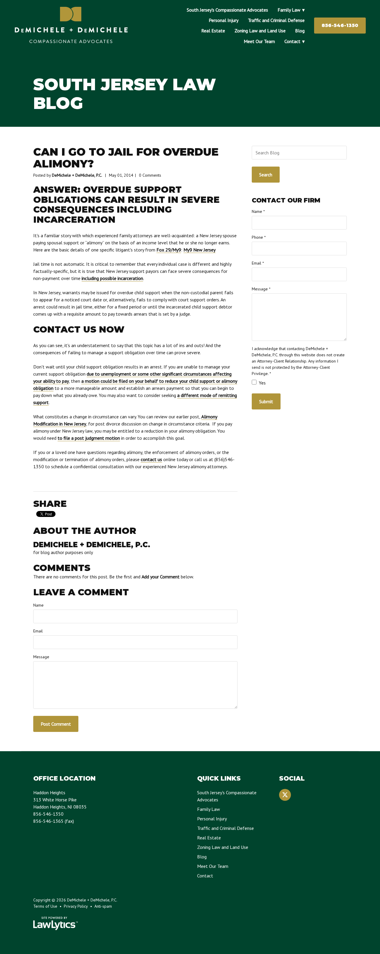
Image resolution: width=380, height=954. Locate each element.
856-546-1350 (340, 25)
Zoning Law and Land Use (260, 31)
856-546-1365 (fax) (53, 821)
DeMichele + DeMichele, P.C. (77, 175)
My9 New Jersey (199, 250)
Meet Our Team (259, 41)
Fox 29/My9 (168, 250)
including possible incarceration (112, 278)
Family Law (289, 10)
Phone (259, 237)
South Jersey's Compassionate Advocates (227, 10)
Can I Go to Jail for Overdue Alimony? (125, 157)
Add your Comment (161, 577)
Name (38, 605)
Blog (300, 31)
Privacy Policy (76, 906)
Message (41, 656)
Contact (292, 41)
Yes (262, 383)
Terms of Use (45, 906)
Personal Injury (223, 20)
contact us (151, 459)
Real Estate (213, 31)
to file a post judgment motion (89, 438)
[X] (285, 795)
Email (38, 631)
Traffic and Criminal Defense (276, 20)
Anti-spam (103, 906)
